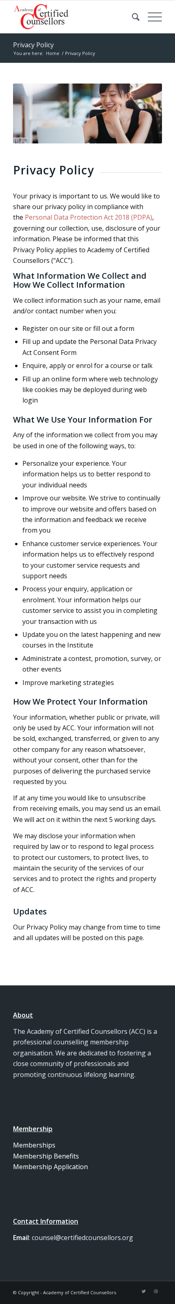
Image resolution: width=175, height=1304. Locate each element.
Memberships (34, 1145)
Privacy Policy (33, 44)
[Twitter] (144, 1291)
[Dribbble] (156, 1291)
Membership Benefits (46, 1156)
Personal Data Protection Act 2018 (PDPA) (88, 217)
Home (52, 53)
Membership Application (50, 1166)
